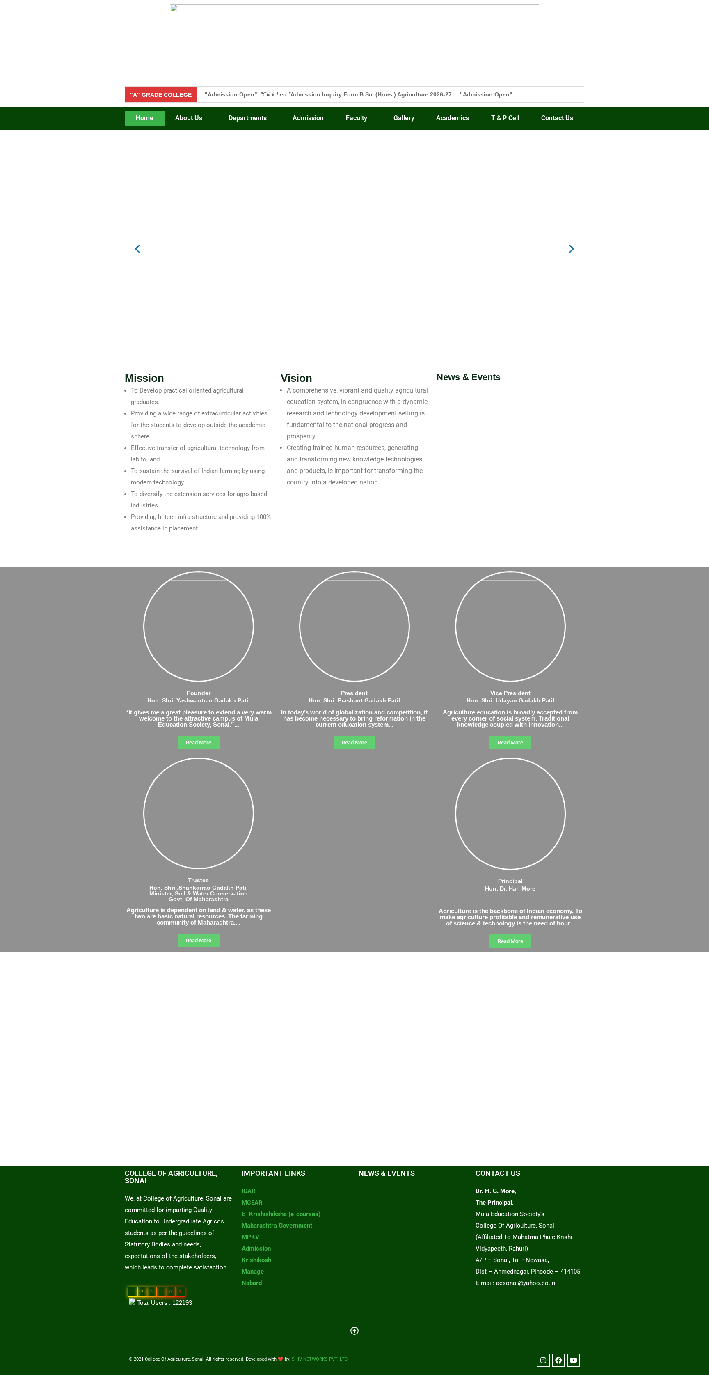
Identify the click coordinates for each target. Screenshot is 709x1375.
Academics (452, 118)
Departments (248, 118)
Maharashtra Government (277, 1225)
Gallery (403, 118)
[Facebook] (558, 1360)
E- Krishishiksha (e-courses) (281, 1214)
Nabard (252, 1283)
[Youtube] (573, 1360)
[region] (354, 249)
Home (144, 118)
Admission (308, 118)
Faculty (356, 118)
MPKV (250, 1237)
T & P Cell (505, 118)
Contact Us (557, 118)
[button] (191, 118)
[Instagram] (543, 1360)
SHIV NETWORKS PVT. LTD (320, 1359)
